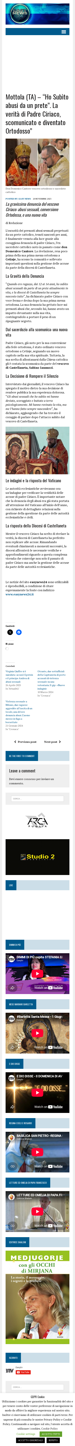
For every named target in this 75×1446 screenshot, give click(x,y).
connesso (30, 779)
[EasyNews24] (37, 14)
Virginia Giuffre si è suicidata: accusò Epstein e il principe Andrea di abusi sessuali (19, 676)
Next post (50, 742)
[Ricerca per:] (37, 798)
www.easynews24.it (20, 594)
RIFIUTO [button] (53, 1440)
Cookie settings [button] (26, 1434)
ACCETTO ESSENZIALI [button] (30, 1440)
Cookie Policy (49, 1428)
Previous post (27, 742)
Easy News (25, 198)
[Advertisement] (37, 61)
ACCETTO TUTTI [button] (51, 1434)
